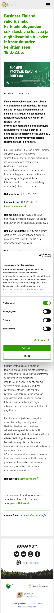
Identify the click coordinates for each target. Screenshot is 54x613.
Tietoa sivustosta (35, 603)
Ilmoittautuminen (13, 206)
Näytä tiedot (39, 340)
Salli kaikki (27, 348)
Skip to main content (11, 10)
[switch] (47, 311)
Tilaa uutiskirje (31, 562)
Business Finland (27, 479)
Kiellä (27, 356)
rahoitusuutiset (27, 515)
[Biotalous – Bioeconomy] (11, 4)
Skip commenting (27, 529)
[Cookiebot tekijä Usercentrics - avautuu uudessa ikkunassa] (39, 255)
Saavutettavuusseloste (27, 606)
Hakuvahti (23, 503)
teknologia (40, 515)
